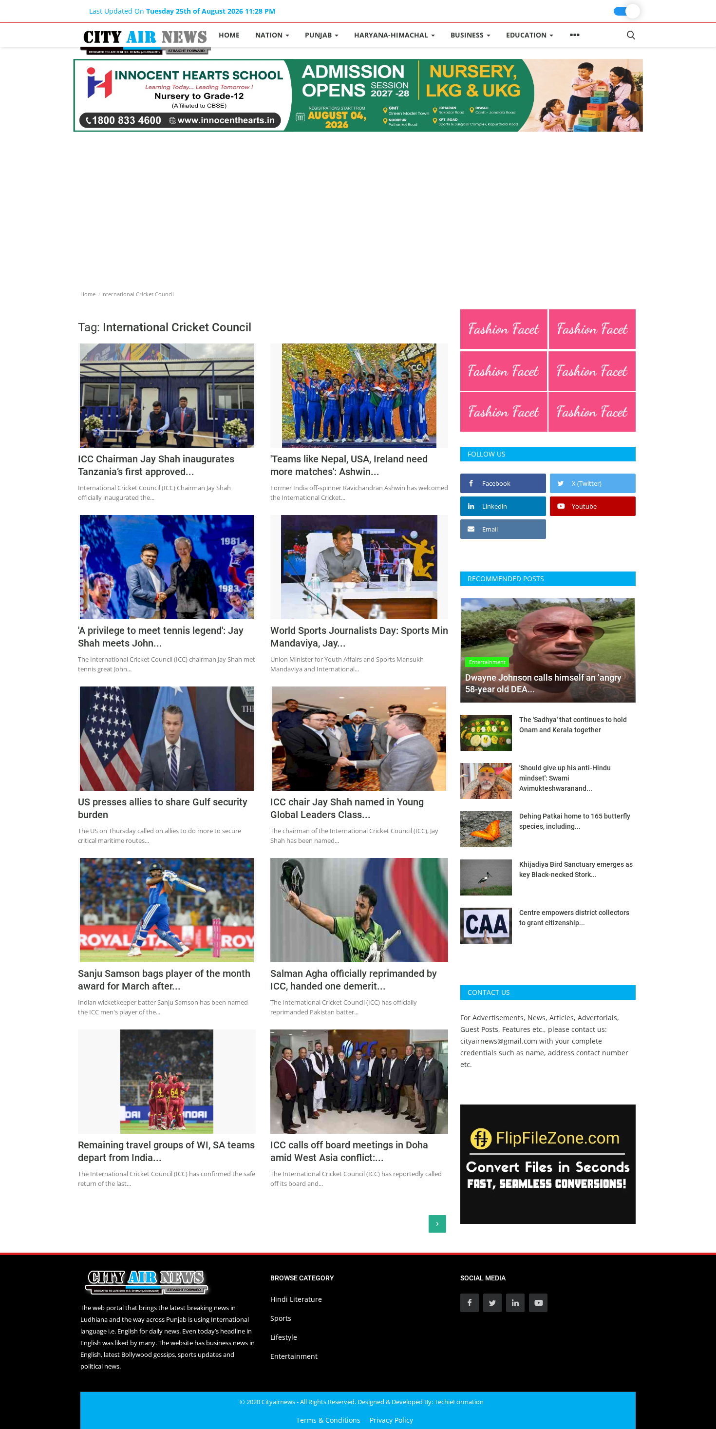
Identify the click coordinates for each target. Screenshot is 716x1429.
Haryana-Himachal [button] (392, 34)
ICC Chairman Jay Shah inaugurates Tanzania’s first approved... (156, 465)
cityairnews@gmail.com (498, 1041)
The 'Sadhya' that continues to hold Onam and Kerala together (573, 725)
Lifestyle (283, 1337)
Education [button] (527, 34)
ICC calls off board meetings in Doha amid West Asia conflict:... (349, 1151)
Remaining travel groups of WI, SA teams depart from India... (166, 1151)
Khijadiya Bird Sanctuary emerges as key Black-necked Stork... (576, 869)
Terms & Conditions (328, 1420)
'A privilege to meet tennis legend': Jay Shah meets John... (161, 637)
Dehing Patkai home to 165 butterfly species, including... (574, 821)
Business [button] (468, 34)
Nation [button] (269, 34)
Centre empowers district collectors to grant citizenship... (574, 918)
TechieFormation (459, 1401)
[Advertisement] (358, 205)
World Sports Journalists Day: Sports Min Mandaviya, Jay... (359, 637)
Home (229, 34)
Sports (280, 1318)
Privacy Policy (391, 1420)
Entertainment (294, 1356)
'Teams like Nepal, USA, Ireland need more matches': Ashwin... (349, 465)
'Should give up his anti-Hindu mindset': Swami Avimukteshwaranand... (565, 778)
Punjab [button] (319, 34)
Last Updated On (182, 11)
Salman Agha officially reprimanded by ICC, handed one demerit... (353, 980)
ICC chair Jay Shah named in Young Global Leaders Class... (347, 808)
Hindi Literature (296, 1299)
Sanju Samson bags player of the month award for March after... (164, 980)
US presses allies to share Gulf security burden (162, 808)
